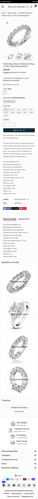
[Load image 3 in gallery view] (27, 57)
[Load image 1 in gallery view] (10, 57)
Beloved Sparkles (10, 451)
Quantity (6, 119)
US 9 (25, 112)
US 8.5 (19, 112)
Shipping (6, 72)
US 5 (6, 109)
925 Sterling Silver (9, 101)
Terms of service (13, 496)
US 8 (12, 112)
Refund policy (17, 493)
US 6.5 (25, 109)
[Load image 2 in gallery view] (19, 57)
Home (4, 13)
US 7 (31, 109)
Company (6, 455)
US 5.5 (12, 109)
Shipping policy (27, 496)
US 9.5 (31, 112)
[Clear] (4, 92)
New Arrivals (12, 13)
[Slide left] (5, 57)
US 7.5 (6, 112)
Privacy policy (29, 493)
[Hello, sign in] (31, 6)
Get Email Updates (10, 467)
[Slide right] (33, 57)
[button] (3, 6)
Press (4, 463)
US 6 (18, 109)
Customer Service (10, 459)
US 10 (6, 115)
